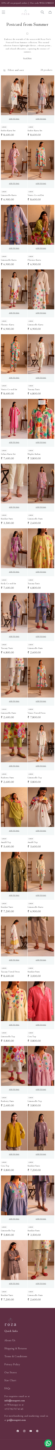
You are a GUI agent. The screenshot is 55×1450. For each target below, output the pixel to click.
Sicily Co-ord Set (8, 584)
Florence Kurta (34, 260)
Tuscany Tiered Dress (10, 972)
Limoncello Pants (35, 519)
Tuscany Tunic (34, 390)
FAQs (7, 1388)
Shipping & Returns (15, 1348)
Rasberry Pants (7, 778)
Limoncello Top (35, 778)
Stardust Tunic (7, 907)
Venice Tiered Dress (36, 713)
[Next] (23, 95)
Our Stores (10, 1372)
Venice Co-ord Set (36, 195)
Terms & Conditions (15, 1356)
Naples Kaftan (34, 454)
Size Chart (10, 1380)
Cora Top (32, 1037)
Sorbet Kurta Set (8, 131)
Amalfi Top (6, 842)
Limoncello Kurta (9, 195)
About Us (9, 1340)
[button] (42, 12)
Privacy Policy (12, 1364)
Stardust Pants (7, 519)
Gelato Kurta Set (8, 454)
